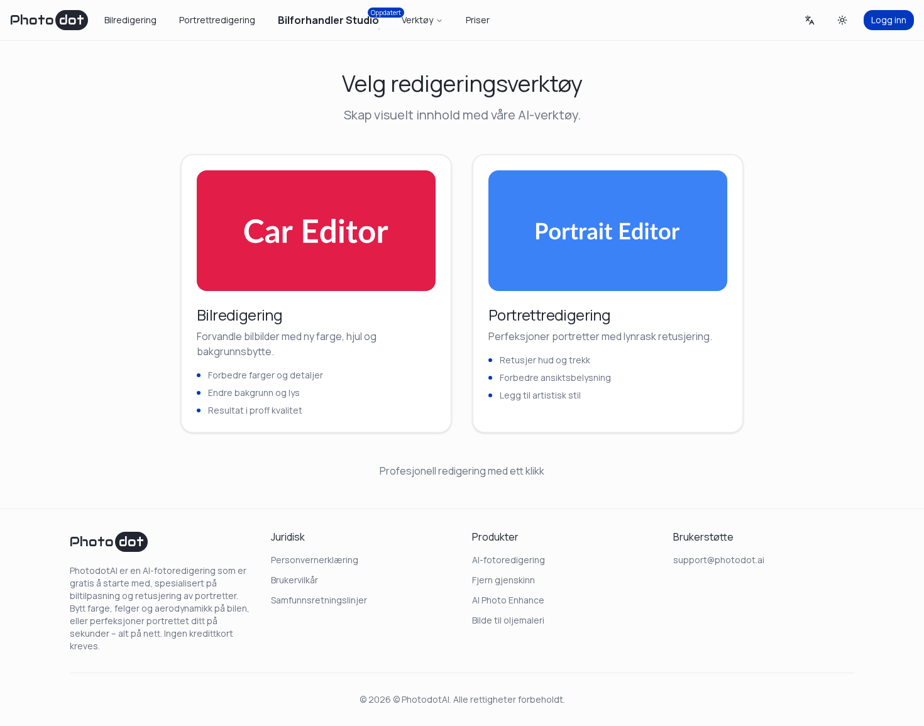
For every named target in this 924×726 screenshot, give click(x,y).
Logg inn (888, 20)
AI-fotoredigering (508, 560)
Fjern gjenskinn (503, 580)
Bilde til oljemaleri (508, 620)
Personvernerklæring (314, 560)
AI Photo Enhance (508, 600)
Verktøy (417, 20)
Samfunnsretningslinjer (319, 600)
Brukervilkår (294, 580)
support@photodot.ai (718, 560)
